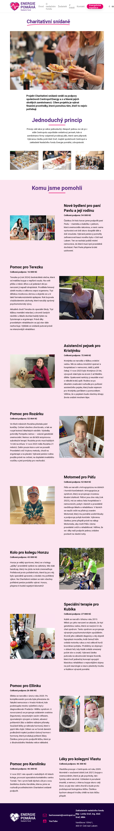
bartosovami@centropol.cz (62, 815)
